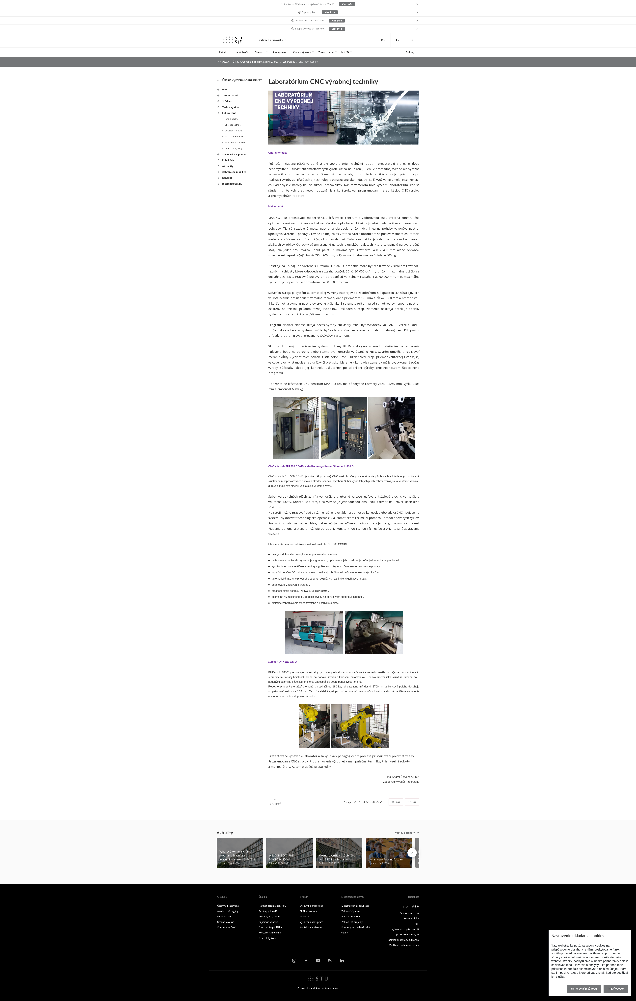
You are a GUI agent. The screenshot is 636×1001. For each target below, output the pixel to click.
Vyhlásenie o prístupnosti (405, 929)
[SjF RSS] (330, 960)
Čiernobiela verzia (409, 913)
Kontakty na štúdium (270, 932)
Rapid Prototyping (233, 148)
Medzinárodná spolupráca (355, 905)
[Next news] (412, 852)
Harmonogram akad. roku (272, 905)
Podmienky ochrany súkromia (403, 939)
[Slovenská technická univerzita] (318, 978)
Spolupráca (279, 52)
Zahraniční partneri (351, 911)
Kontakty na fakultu (227, 927)
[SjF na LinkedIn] (342, 960)
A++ (415, 906)
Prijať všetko (616, 988)
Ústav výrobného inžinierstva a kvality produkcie (258, 61)
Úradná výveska (225, 922)
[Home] (218, 61)
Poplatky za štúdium (269, 916)
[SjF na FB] (306, 960)
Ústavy (225, 61)
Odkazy (410, 52)
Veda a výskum (302, 52)
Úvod (225, 89)
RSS (417, 923)
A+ (408, 907)
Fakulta (223, 52)
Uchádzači (242, 52)
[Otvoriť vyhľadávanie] (412, 40)
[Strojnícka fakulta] (233, 40)
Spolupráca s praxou (234, 154)
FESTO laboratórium (234, 136)
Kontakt (227, 177)
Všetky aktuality (405, 832)
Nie (414, 802)
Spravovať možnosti (584, 988)
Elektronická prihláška (270, 927)
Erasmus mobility (350, 916)
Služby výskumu (308, 911)
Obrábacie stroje (233, 124)
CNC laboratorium (233, 130)
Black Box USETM (232, 183)
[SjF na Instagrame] (294, 960)
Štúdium (227, 101)
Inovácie (304, 916)
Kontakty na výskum (311, 927)
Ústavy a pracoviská (271, 40)
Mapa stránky (411, 918)
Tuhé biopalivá (231, 119)
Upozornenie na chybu (407, 934)
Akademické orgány (227, 911)
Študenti (260, 52)
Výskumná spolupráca (311, 922)
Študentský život (267, 938)
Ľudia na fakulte (225, 916)
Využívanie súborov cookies (404, 945)
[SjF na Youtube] (318, 960)
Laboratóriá (289, 61)
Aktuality (227, 166)
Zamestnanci (326, 52)
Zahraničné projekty (352, 922)
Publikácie (228, 160)
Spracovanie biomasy (235, 142)
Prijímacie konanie (268, 922)
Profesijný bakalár (268, 911)
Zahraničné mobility (234, 171)
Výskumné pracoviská (311, 905)
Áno (398, 802)
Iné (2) (345, 52)
